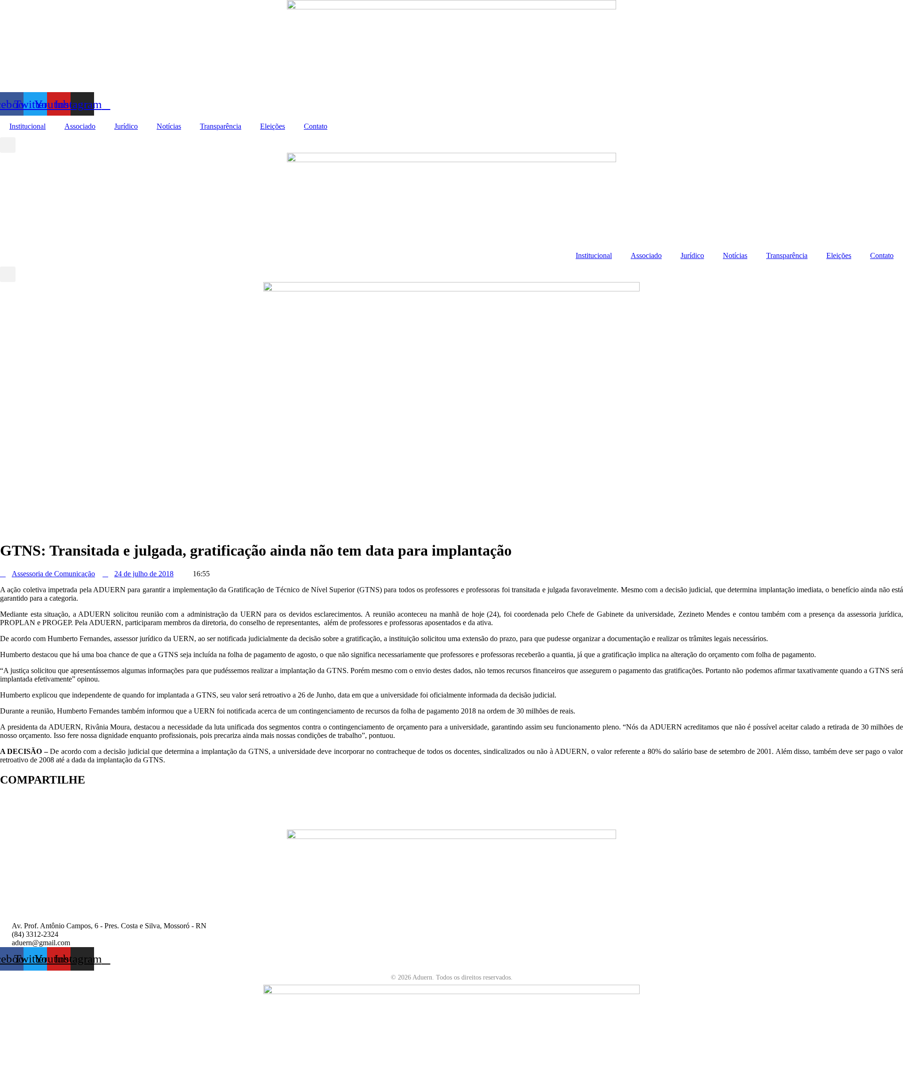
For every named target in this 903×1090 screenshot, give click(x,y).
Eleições (272, 126)
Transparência (220, 126)
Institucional (27, 126)
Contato (315, 126)
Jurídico (126, 126)
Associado (79, 126)
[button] (8, 145)
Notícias (169, 126)
